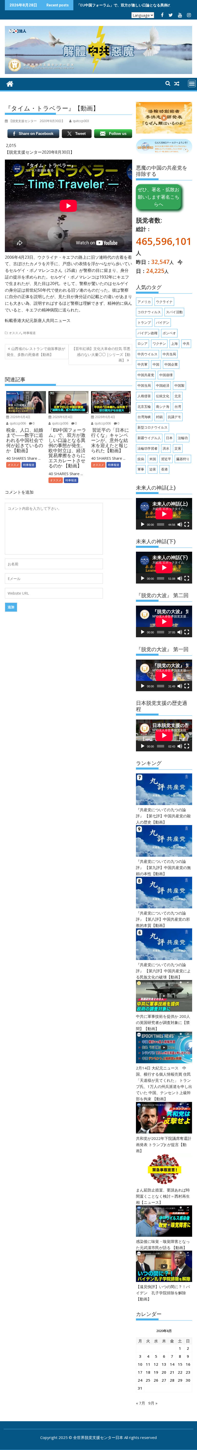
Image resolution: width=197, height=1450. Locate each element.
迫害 (152, 469)
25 (148, 1380)
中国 (156, 364)
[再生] (142, 524)
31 (140, 1388)
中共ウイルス (147, 354)
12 (156, 1364)
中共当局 (169, 354)
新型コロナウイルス (152, 427)
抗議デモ (174, 416)
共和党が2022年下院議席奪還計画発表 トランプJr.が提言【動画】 (163, 1144)
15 (180, 1364)
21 (172, 1372)
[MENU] (192, 83)
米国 (152, 459)
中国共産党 (145, 375)
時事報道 (29, 333)
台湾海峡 (144, 416)
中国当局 (144, 385)
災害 (177, 448)
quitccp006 (17, 423)
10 (140, 1364)
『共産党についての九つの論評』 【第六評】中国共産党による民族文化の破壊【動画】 (163, 971)
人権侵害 (144, 396)
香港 (164, 469)
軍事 (140, 469)
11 (148, 1364)
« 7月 (140, 1403)
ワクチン (159, 343)
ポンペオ (169, 333)
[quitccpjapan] (10, 83)
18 (148, 1372)
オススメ (15, 333)
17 (140, 1372)
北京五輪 (144, 406)
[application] (164, 514)
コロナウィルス (149, 312)
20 (164, 1372)
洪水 (166, 448)
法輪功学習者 (147, 448)
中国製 (179, 385)
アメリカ (144, 301)
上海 (174, 343)
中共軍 (142, 364)
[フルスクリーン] (186, 524)
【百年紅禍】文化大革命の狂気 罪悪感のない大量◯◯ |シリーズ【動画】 (101, 354)
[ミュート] (179, 524)
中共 (186, 343)
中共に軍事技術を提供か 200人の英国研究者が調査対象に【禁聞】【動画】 (163, 1022)
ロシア (142, 343)
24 (140, 1380)
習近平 (166, 459)
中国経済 (162, 385)
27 (164, 1380)
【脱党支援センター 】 (37, 121)
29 (180, 1380)
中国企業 (171, 364)
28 (172, 1380)
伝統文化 (162, 396)
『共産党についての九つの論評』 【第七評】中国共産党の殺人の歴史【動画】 (163, 816)
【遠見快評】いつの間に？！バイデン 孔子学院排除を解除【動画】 (163, 1292)
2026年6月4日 (19, 417)
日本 (169, 438)
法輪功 (183, 438)
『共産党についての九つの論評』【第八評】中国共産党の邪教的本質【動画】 (163, 919)
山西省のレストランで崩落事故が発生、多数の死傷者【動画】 (36, 351)
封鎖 (159, 416)
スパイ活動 (174, 312)
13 (164, 1364)
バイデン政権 (147, 333)
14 (172, 1364)
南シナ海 (162, 406)
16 (188, 1364)
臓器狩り (183, 459)
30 (188, 1380)
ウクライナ (164, 301)
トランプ (144, 322)
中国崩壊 (166, 375)
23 (188, 1372)
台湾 (177, 406)
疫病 (140, 459)
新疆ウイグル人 (149, 438)
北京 (177, 396)
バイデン (162, 322)
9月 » (152, 1403)
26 (156, 1380)
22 (180, 1372)
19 (156, 1372)
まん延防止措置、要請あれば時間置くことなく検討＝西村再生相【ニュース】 (163, 1196)
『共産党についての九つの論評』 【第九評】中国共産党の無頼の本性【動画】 (163, 867)
